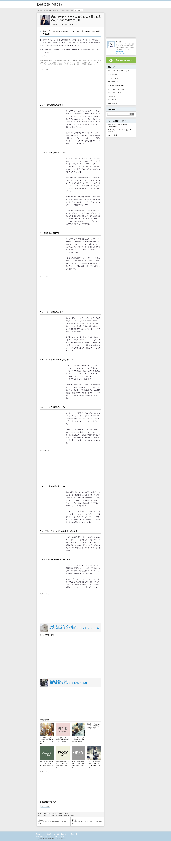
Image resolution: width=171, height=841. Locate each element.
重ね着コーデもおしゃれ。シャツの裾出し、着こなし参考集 (93, 726)
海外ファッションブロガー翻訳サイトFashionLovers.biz (119, 125)
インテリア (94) (112, 74)
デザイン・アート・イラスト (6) (117, 85)
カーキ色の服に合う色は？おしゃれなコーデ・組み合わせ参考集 (46, 763)
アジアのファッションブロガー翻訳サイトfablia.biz (120, 130)
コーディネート (78, 10)
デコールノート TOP (43, 813)
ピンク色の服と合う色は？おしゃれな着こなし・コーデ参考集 (62, 739)
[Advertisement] (56, 85)
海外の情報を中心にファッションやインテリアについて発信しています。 (55, 836)
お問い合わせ (119, 51)
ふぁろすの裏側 (112, 135)
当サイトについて (121, 53)
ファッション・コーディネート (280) (118, 71)
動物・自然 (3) (112, 100)
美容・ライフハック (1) (114, 92)
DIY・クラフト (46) (113, 78)
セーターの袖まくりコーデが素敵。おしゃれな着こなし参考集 (78, 739)
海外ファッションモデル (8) (116, 89)
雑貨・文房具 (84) (113, 82)
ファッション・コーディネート (60, 10)
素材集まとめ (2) (112, 103)
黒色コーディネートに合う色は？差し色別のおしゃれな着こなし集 (56, 834)
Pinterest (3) (111, 96)
